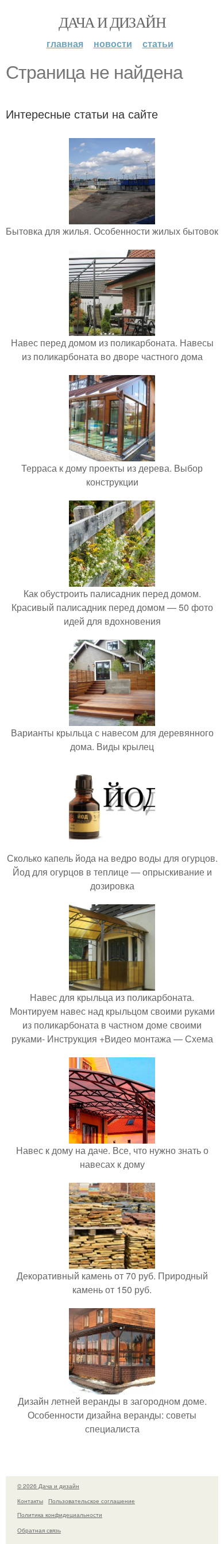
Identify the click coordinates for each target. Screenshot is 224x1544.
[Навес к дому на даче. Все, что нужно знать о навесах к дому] (112, 1136)
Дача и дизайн (112, 22)
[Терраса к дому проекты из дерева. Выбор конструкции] (112, 454)
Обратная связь (39, 1530)
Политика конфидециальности (59, 1515)
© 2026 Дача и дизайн (48, 1486)
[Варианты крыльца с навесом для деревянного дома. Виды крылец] (112, 718)
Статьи (157, 43)
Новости (113, 43)
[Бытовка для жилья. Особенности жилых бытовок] (112, 217)
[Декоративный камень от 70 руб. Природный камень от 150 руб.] (112, 1261)
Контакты (30, 1501)
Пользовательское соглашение (91, 1501)
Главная (65, 43)
